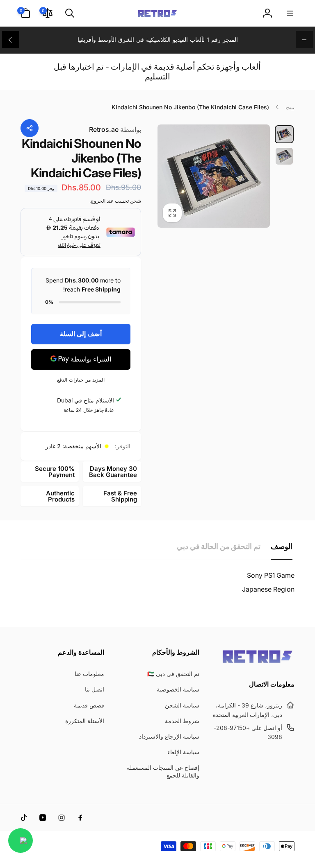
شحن (135, 201)
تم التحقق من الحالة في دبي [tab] (218, 546)
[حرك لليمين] (10, 39)
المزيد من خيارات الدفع (81, 380)
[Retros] (257, 662)
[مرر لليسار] (304, 39)
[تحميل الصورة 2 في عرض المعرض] (284, 156)
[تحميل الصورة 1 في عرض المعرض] (284, 134)
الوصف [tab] (281, 546)
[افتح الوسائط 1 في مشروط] (214, 176)
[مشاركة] (30, 128)
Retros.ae (115, 129)
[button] (290, 13)
